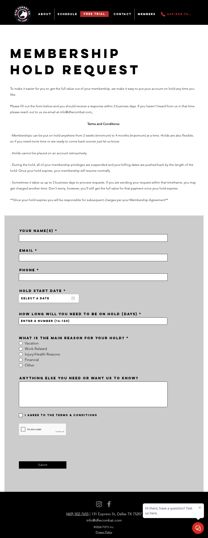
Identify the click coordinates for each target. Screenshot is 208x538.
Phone (27, 270)
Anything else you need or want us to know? (79, 378)
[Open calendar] (73, 298)
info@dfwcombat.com (76, 112)
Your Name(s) (36, 230)
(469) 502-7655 (77, 514)
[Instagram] (99, 504)
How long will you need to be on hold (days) (78, 314)
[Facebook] (109, 504)
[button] (44, 14)
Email (26, 250)
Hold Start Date (44, 290)
